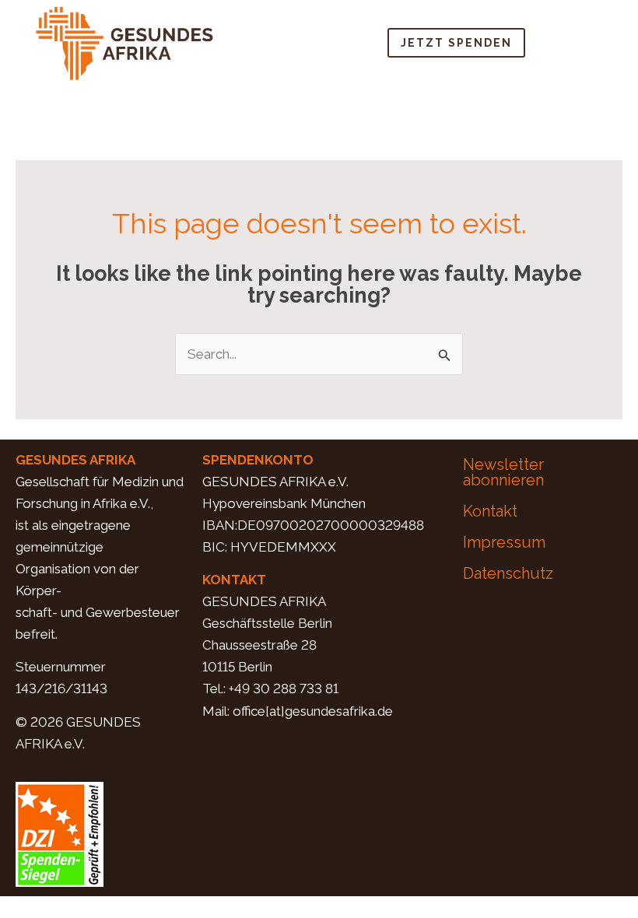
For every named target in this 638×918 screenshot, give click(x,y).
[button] (592, 43)
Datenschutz (508, 573)
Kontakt (490, 511)
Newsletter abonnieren (503, 472)
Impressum (504, 542)
